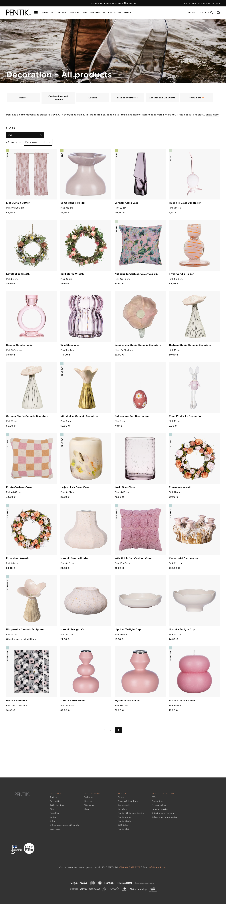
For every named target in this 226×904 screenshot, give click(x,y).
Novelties (47, 12)
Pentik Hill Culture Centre (131, 813)
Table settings (78, 12)
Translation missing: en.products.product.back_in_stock (86, 407)
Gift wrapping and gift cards (64, 825)
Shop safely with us (128, 801)
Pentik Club (123, 829)
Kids (52, 809)
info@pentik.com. (158, 867)
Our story (122, 809)
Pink (10, 135)
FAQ (154, 797)
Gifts (127, 12)
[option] (113, 3)
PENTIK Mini (114, 12)
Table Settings (57, 805)
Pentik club (190, 3)
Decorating (55, 801)
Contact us (204, 3)
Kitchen (88, 801)
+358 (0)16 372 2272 (129, 867)
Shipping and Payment (163, 813)
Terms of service (160, 809)
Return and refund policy (164, 817)
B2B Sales (123, 825)
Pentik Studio (124, 821)
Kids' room (89, 805)
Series (53, 817)
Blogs (86, 809)
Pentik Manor (124, 817)
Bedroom (88, 797)
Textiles (61, 12)
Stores (216, 3)
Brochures (55, 829)
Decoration (97, 12)
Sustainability (125, 805)
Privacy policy (159, 805)
